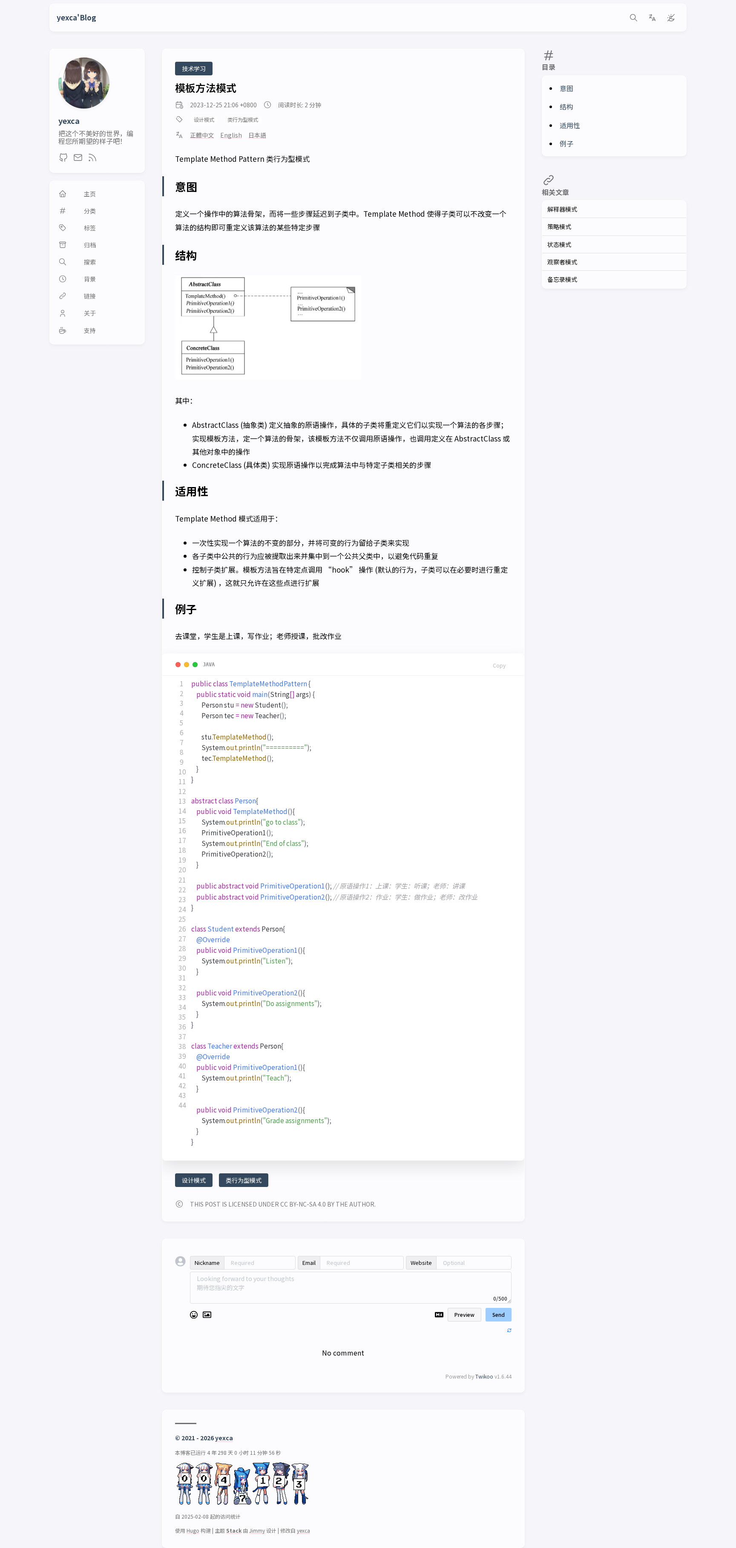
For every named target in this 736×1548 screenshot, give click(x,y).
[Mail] (78, 160)
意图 (566, 88)
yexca (69, 120)
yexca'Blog (76, 17)
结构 (566, 106)
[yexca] (83, 105)
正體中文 (202, 135)
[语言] (652, 17)
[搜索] (633, 17)
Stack (234, 1530)
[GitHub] (63, 160)
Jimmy (257, 1530)
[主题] (670, 17)
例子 (566, 143)
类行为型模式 (242, 119)
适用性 (570, 125)
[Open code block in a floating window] (195, 664)
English (231, 135)
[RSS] (92, 160)
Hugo (193, 1530)
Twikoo (484, 1376)
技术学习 (194, 68)
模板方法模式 (205, 87)
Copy (499, 665)
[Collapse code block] (186, 664)
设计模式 (204, 119)
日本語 (257, 135)
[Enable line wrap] (178, 664)
